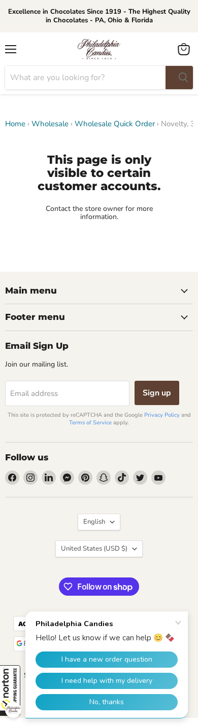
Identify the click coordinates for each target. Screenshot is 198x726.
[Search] (179, 77)
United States (94, 548)
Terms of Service (90, 422)
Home (15, 124)
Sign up (157, 392)
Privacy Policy (162, 415)
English (94, 521)
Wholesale (50, 124)
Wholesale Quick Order (115, 124)
